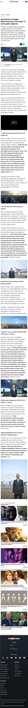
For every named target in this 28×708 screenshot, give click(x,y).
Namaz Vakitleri (18, 671)
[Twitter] (2, 657)
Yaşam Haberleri (4, 671)
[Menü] (1, 1)
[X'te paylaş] (21, 44)
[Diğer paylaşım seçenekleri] (26, 44)
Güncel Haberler (4, 664)
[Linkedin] (24, 657)
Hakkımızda (3, 683)
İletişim (2, 687)
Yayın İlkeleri (3, 690)
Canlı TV (16, 664)
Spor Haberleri (4, 667)
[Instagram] (7, 657)
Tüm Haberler (4, 675)
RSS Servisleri (18, 675)
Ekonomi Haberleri (4, 669)
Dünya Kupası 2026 (5, 677)
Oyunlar (16, 669)
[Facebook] (15, 657)
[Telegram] (19, 657)
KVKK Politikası (4, 692)
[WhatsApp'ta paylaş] (23, 44)
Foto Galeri (17, 667)
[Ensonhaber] (14, 1)
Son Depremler (18, 673)
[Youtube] (11, 657)
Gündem (8, 14)
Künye (2, 685)
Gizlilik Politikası (4, 694)
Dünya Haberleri (4, 673)
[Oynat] (14, 54)
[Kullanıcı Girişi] (23, 1)
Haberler (2, 14)
